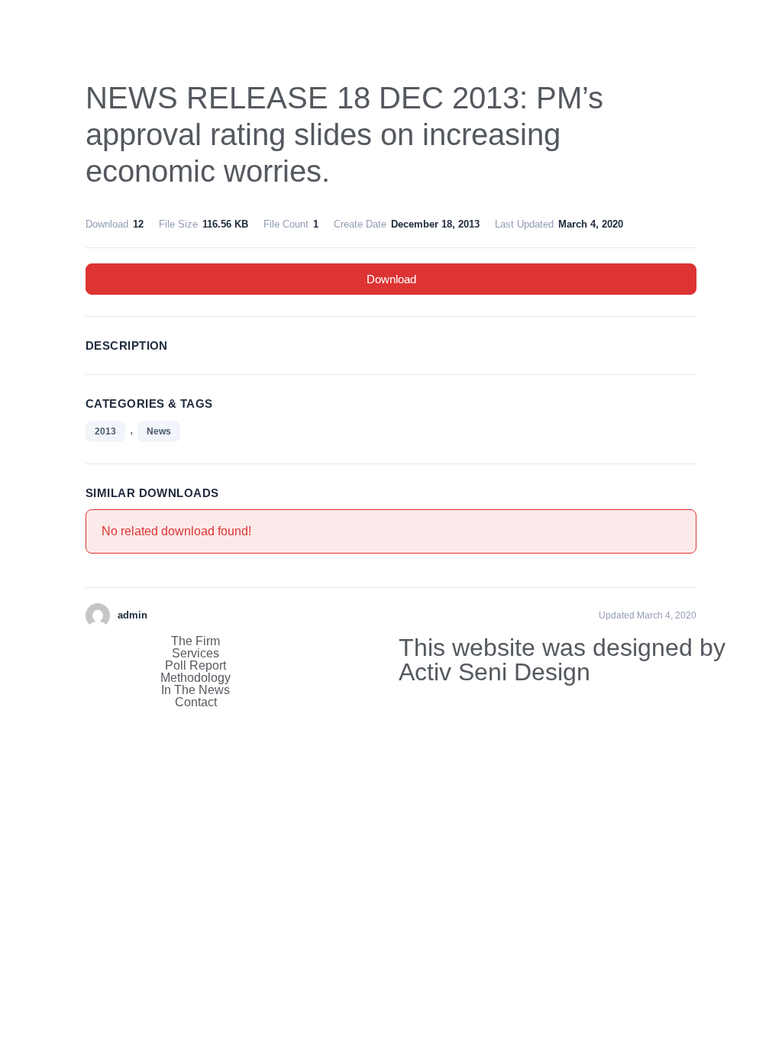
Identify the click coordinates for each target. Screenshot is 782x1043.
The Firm (195, 641)
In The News (195, 690)
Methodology (195, 678)
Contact (196, 702)
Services (195, 653)
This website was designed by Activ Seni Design (562, 660)
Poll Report (195, 666)
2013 (105, 431)
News (159, 431)
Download (391, 279)
